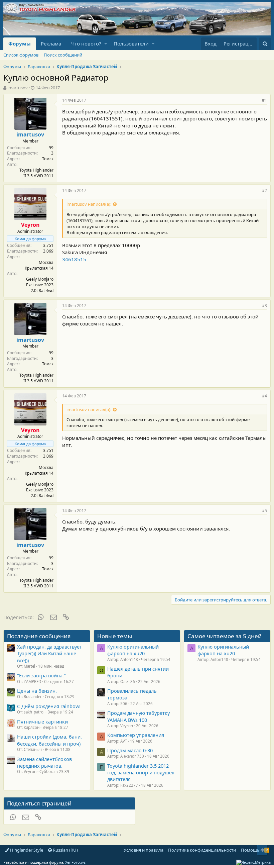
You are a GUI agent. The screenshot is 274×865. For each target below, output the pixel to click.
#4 (264, 396)
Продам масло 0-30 (130, 750)
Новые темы (114, 636)
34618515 (74, 259)
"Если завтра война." (41, 675)
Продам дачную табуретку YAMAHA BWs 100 (138, 716)
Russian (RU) (65, 850)
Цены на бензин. (37, 690)
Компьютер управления (135, 735)
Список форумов (20, 55)
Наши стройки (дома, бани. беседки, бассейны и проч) (49, 740)
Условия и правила (143, 850)
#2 (264, 190)
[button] (106, 43)
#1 (264, 100)
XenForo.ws (75, 862)
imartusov (17, 88)
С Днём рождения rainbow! (49, 706)
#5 (264, 510)
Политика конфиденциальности (202, 850)
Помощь (250, 850)
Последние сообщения (39, 636)
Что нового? (86, 43)
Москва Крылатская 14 (39, 265)
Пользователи (131, 43)
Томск (47, 159)
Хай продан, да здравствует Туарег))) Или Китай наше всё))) (49, 653)
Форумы (19, 43)
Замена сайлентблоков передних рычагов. (44, 762)
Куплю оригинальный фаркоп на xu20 (133, 650)
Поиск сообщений (63, 55)
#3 (264, 305)
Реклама (51, 43)
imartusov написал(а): (88, 204)
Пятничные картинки (42, 721)
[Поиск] (265, 43)
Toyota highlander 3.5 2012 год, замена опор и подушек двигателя (140, 772)
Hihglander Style (26, 850)
